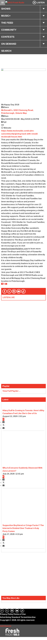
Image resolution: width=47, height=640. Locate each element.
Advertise (31, 617)
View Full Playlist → (12, 391)
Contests (7, 36)
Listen (41, 2)
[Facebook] (4, 291)
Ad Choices (5, 626)
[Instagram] (14, 291)
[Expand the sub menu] (43, 8)
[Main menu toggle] (2, 2)
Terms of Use (19, 614)
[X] (9, 291)
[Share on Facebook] (2, 284)
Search (6, 51)
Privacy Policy (6, 614)
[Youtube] (19, 291)
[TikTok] (23, 291)
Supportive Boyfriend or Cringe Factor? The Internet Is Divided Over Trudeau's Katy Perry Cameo (23, 528)
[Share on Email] (6, 284)
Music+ (6, 15)
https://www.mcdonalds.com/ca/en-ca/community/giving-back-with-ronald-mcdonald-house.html (19, 134)
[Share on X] (4, 284)
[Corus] (0, 623)
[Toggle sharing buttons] (3, 419)
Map (25, 113)
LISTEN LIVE (9, 297)
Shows (5, 8)
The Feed (7, 22)
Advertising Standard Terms (13, 617)
